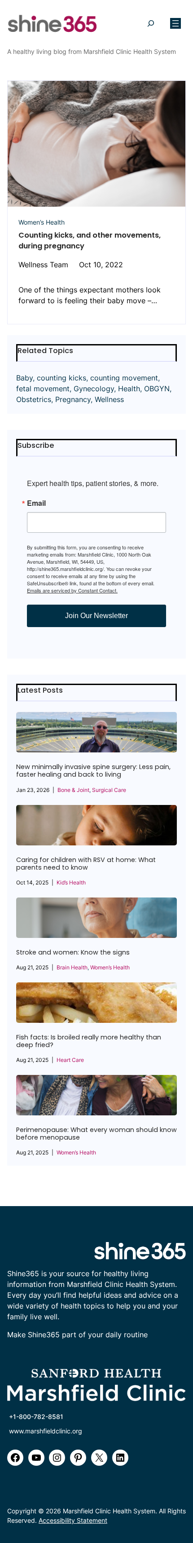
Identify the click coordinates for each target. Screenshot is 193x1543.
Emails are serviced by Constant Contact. (72, 590)
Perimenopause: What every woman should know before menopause (96, 1133)
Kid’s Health (71, 882)
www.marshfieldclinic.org (45, 1431)
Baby (24, 377)
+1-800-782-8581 (36, 1416)
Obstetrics (33, 399)
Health (129, 388)
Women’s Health (41, 222)
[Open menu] (175, 23)
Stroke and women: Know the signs (73, 952)
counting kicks (61, 377)
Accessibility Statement (73, 1520)
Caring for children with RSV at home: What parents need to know (86, 863)
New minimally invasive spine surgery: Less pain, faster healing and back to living (93, 770)
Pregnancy (73, 399)
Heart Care (70, 1060)
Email (36, 503)
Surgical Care (109, 790)
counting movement (124, 377)
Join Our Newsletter (96, 615)
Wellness (109, 399)
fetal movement (43, 388)
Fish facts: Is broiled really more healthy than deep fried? (88, 1041)
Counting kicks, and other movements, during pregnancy (89, 240)
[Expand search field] (150, 23)
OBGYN (157, 388)
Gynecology (94, 388)
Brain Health (72, 967)
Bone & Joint (73, 790)
